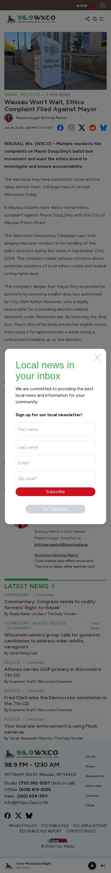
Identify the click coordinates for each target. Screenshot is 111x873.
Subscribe (55, 491)
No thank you (55, 508)
